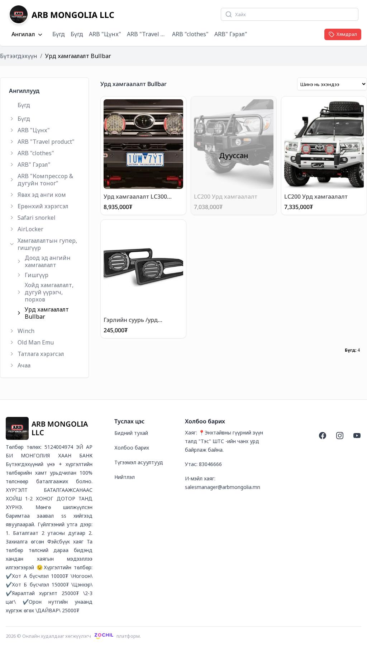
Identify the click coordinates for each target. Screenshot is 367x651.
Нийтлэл (124, 477)
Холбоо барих (131, 447)
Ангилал (23, 34)
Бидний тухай (131, 432)
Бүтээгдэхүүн (18, 56)
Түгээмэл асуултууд (138, 462)
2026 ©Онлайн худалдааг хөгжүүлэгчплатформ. (73, 636)
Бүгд (58, 34)
